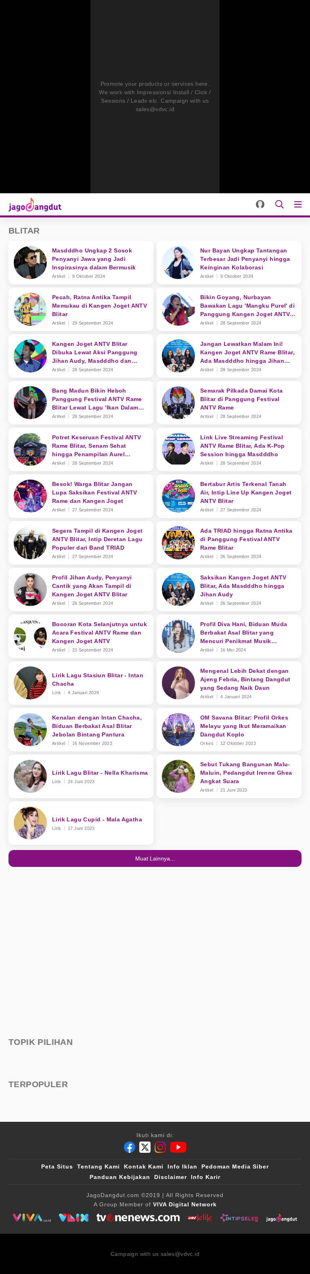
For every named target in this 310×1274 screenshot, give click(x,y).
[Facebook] (129, 1147)
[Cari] (279, 204)
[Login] (260, 204)
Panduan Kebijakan (120, 1177)
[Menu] (299, 204)
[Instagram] (160, 1147)
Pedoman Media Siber (235, 1166)
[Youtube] (178, 1147)
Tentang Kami (98, 1166)
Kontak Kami (143, 1166)
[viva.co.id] (31, 1218)
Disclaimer (170, 1177)
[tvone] (137, 1218)
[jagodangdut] (281, 1218)
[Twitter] (145, 1147)
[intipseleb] (239, 1218)
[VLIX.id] (74, 1218)
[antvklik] (200, 1218)
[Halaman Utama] (33, 204)
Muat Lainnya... (155, 858)
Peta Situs (57, 1166)
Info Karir (205, 1177)
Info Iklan (182, 1166)
